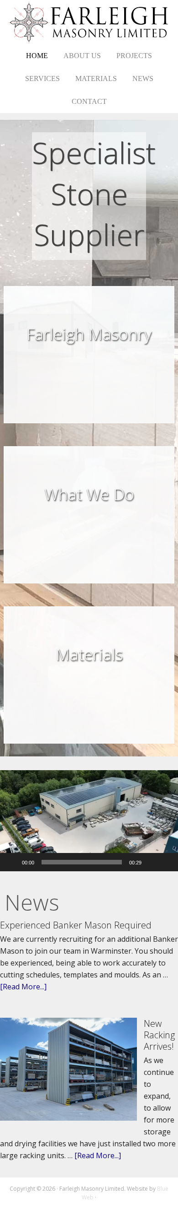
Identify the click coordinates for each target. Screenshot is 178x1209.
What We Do (89, 494)
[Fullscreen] (166, 862)
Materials (89, 654)
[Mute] (151, 862)
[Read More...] (23, 987)
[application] (89, 820)
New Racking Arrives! (159, 1034)
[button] (89, 821)
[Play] (11, 862)
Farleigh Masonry (89, 22)
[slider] (82, 862)
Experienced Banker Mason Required (76, 925)
